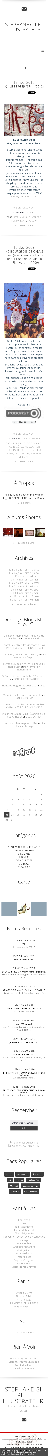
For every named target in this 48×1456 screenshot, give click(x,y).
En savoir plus (28, 1454)
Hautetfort (30, 1436)
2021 (24, 944)
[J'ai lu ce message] (46, 1450)
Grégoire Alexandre (24, 1246)
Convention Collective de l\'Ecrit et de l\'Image (24, 1238)
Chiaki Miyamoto (24, 1233)
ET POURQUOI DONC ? (29, 707)
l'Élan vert (14, 1186)
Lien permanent (25, 207)
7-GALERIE (31, 212)
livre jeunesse (22, 1174)
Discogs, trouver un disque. (24, 1361)
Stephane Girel (34, 1180)
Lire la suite (24, 502)
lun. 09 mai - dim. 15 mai (24, 593)
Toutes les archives (25, 604)
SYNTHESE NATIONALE (31, 648)
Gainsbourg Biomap (24, 1368)
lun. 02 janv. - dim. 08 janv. (24, 586)
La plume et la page (30, 725)
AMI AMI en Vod (24, 1024)
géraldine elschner (28, 446)
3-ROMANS (24, 853)
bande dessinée (30, 1191)
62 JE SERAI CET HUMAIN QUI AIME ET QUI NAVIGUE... (24, 1073)
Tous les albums (25, 542)
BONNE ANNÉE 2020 (24, 959)
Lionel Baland (31, 638)
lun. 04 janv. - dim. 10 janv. (24, 569)
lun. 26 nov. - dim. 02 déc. (24, 576)
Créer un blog (19, 1436)
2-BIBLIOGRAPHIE (31, 438)
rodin (11, 446)
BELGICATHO (33, 716)
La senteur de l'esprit (30, 656)
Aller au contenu (10, 2)
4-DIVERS (24, 857)
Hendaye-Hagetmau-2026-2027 (20, 685)
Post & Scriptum (24, 697)
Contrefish (24, 1220)
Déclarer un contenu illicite (13, 1444)
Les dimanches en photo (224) (20, 723)
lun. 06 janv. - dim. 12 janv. (24, 573)
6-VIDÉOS (24, 863)
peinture (16, 220)
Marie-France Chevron (24, 1266)
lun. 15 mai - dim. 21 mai (24, 579)
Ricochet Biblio (24, 1296)
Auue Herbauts (24, 1253)
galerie (36, 217)
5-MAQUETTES (24, 860)
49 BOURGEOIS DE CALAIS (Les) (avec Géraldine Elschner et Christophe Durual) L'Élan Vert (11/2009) (24, 257)
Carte (24, 881)
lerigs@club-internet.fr (24, 196)
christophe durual (18, 450)
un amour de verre (30, 1186)
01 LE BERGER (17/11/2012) (24, 86)
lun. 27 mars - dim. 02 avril (24, 583)
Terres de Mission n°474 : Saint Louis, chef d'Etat (24, 665)
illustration (21, 453)
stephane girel (22, 217)
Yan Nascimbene (24, 1226)
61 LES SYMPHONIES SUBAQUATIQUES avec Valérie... (24, 1091)
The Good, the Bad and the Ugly (20, 654)
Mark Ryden (24, 1243)
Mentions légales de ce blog (33, 1444)
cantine (9, 1174)
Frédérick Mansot (24, 1230)
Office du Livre (24, 1292)
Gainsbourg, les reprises (24, 1358)
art (24, 220)
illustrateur (37, 1174)
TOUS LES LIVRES (24, 1332)
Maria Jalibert (24, 1250)
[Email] (24, 8)
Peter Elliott (24, 1256)
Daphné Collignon (24, 1260)
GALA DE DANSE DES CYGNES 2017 (24, 1008)
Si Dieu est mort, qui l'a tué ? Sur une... (24, 676)
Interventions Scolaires (24, 1054)
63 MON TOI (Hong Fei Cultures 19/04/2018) (24, 990)
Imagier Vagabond (24, 1306)
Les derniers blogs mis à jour (11, 1439)
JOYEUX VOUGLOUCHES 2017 (24, 1042)
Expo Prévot (24, 1263)
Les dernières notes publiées (32, 1439)
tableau (32, 220)
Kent (24, 1223)
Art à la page (24, 1299)
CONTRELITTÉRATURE (26, 679)
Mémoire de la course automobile (22, 695)
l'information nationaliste (28, 668)
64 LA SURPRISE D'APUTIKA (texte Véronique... (24, 971)
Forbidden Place (24, 1365)
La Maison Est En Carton (24, 1303)
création (19, 1180)
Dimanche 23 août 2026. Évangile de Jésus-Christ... (24, 715)
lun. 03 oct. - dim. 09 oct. (24, 589)
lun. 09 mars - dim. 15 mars (24, 596)
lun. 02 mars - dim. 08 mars (24, 599)
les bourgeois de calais (27, 443)
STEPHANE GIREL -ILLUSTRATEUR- (24, 27)
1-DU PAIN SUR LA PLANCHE (24, 847)
